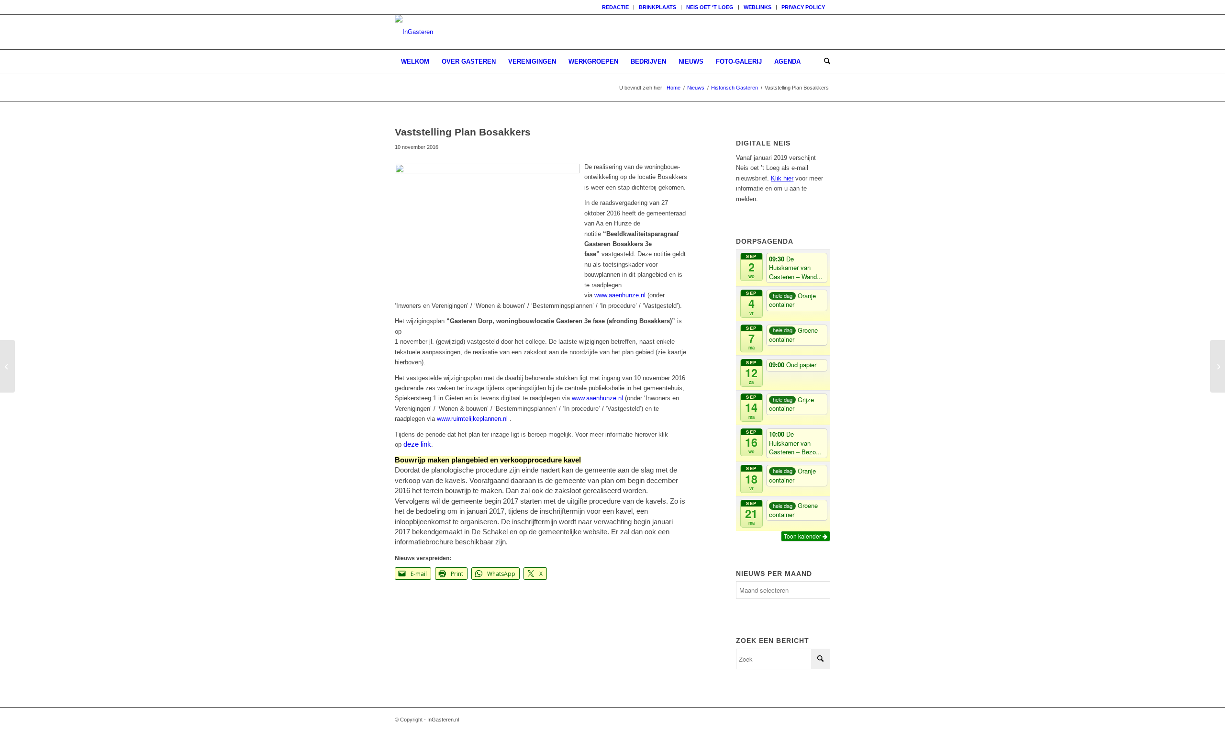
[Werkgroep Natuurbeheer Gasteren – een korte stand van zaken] (1217, 366)
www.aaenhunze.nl (620, 295)
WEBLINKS (757, 7)
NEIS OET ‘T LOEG (710, 7)
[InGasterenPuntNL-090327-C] (414, 32)
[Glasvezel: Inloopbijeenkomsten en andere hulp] (7, 366)
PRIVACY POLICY (803, 7)
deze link (417, 444)
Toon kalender (803, 536)
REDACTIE (615, 7)
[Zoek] (824, 62)
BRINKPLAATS (657, 7)
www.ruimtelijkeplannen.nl (472, 418)
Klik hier (782, 178)
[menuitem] (615, 7)
